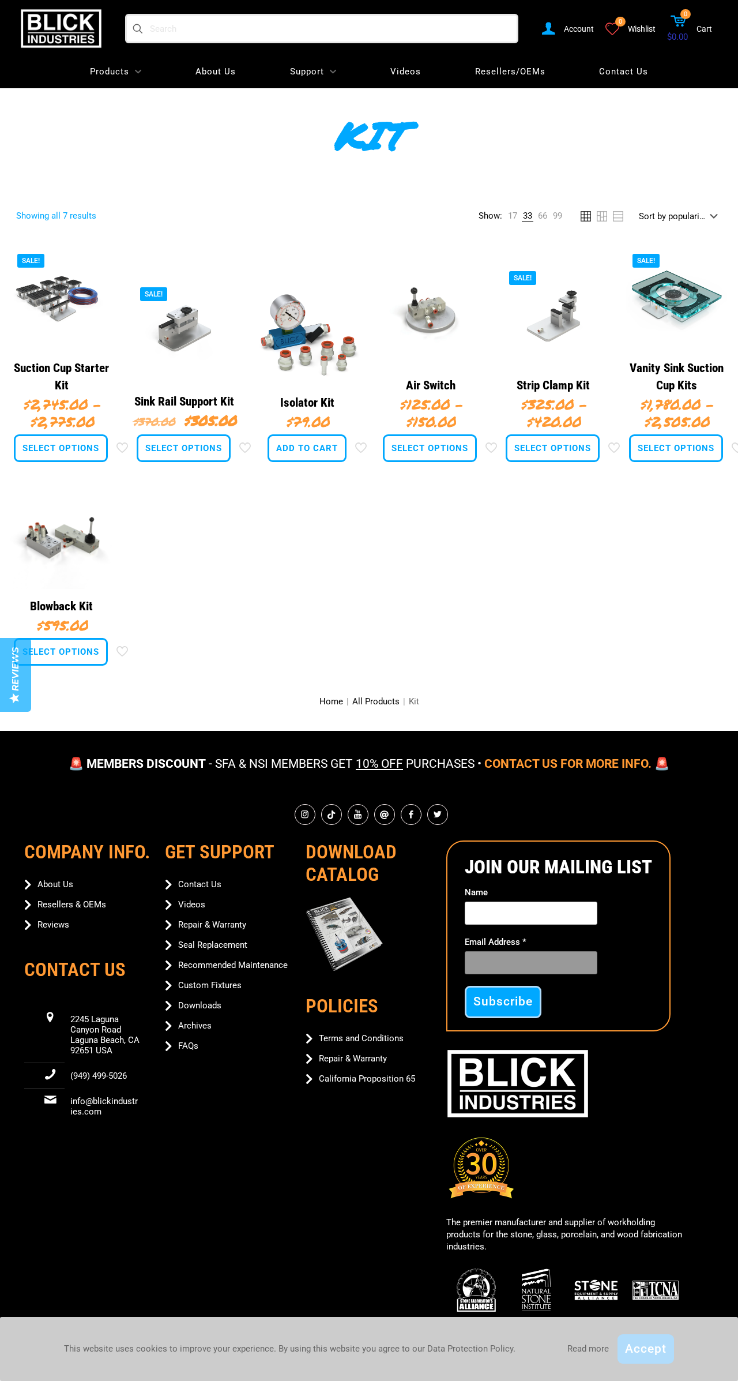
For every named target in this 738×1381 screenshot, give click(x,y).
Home (331, 701)
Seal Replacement (212, 945)
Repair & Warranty (212, 925)
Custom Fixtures (210, 985)
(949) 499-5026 (98, 1076)
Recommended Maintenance (233, 965)
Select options (60, 448)
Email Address (495, 942)
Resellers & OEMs (71, 904)
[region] (369, 769)
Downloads (199, 1005)
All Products (376, 701)
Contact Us (199, 884)
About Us (55, 884)
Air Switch (430, 385)
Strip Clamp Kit (553, 385)
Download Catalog (351, 862)
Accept (646, 1349)
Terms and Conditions (361, 1038)
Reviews (53, 925)
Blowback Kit (61, 606)
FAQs (188, 1046)
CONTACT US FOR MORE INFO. (568, 764)
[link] (512, 216)
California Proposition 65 (367, 1079)
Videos (191, 904)
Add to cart (307, 448)
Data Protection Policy (470, 1349)
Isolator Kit (307, 403)
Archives (195, 1025)
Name (476, 892)
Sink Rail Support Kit (184, 401)
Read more (588, 1349)
